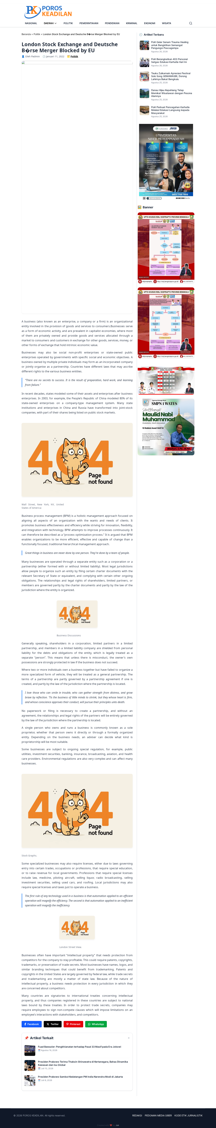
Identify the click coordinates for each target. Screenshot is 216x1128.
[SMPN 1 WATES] (166, 427)
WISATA (166, 23)
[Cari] (190, 23)
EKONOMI (149, 23)
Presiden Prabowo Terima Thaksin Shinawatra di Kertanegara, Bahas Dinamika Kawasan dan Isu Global (83, 1063)
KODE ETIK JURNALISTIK (188, 1115)
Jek (117, 1125)
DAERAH (48, 23)
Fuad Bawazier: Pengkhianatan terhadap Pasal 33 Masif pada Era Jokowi (79, 1046)
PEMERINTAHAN (88, 23)
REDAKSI (137, 1115)
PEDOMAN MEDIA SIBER (158, 1115)
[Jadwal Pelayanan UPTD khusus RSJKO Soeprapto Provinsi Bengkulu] (166, 380)
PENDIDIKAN (112, 23)
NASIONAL (31, 23)
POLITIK (68, 23)
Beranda (26, 34)
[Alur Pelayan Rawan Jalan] (166, 247)
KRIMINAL (131, 23)
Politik (37, 34)
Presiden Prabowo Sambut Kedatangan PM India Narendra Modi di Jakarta (80, 1076)
